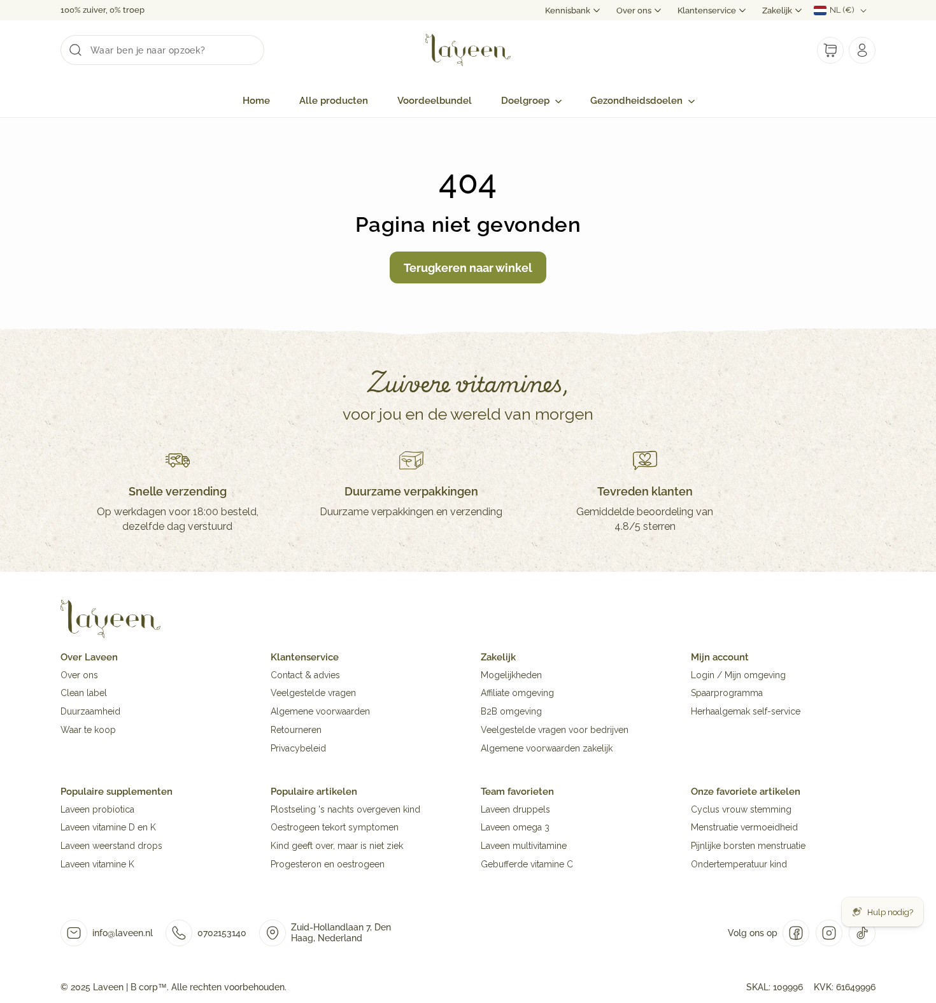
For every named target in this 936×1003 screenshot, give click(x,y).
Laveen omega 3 (515, 828)
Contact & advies (305, 675)
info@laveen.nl (122, 933)
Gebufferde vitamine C (527, 864)
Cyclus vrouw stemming (741, 809)
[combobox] (162, 50)
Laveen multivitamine (524, 846)
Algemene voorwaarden (320, 712)
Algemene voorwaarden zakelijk (547, 748)
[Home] (110, 638)
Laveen (108, 987)
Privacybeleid (298, 748)
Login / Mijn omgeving (738, 675)
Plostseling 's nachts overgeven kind (345, 809)
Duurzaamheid (90, 712)
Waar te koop (88, 730)
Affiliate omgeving (517, 693)
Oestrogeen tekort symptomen (335, 828)
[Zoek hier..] (75, 50)
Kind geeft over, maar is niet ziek (337, 846)
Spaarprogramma (727, 693)
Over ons (79, 675)
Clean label (83, 693)
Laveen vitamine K (97, 864)
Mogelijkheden (511, 675)
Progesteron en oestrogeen (328, 864)
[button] (531, 101)
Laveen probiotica (97, 809)
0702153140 (221, 933)
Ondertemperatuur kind (739, 864)
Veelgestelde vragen (313, 693)
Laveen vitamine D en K (108, 828)
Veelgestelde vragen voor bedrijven (554, 730)
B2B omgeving (511, 712)
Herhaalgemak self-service (745, 712)
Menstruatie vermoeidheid (744, 828)
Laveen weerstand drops (111, 846)
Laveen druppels (515, 809)
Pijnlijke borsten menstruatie (748, 846)
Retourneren (296, 730)
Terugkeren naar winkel (468, 267)
